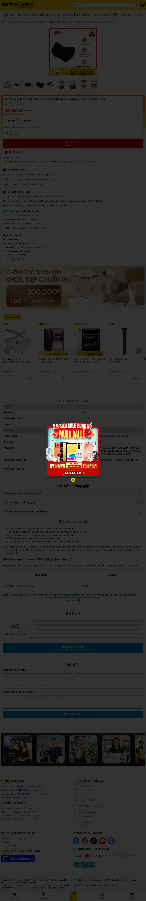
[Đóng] (73, 480)
